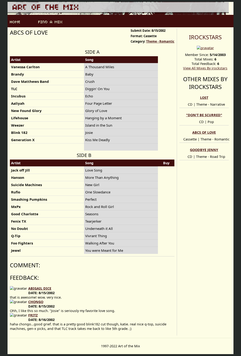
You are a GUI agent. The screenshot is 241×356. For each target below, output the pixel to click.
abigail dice (39, 288)
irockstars (205, 37)
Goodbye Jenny (204, 150)
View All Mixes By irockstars (205, 68)
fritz (33, 315)
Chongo (35, 302)
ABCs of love (204, 132)
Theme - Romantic (160, 41)
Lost (204, 97)
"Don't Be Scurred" (204, 115)
